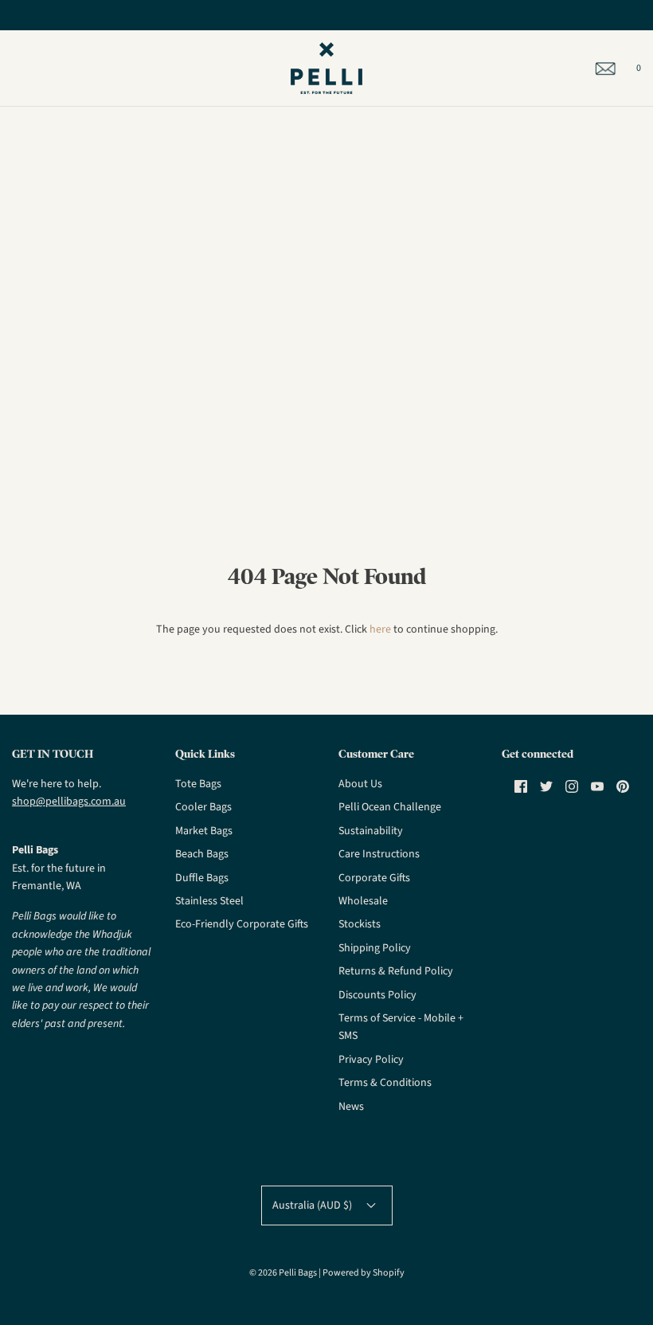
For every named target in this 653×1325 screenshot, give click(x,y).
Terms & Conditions (385, 1083)
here (380, 629)
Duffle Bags (202, 878)
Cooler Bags (203, 807)
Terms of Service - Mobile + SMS (400, 1027)
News (351, 1107)
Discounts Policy (377, 995)
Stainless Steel (209, 901)
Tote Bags (198, 784)
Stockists (359, 924)
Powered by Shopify (364, 1273)
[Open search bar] (30, 68)
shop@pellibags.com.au (69, 802)
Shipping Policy (374, 948)
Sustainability (370, 831)
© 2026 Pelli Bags (283, 1273)
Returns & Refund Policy (395, 971)
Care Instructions (379, 854)
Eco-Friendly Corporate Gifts (241, 924)
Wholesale (363, 901)
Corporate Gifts (374, 878)
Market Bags (204, 831)
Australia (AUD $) (313, 1205)
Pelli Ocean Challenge (389, 807)
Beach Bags (202, 854)
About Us (360, 784)
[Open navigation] (12, 68)
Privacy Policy (371, 1060)
